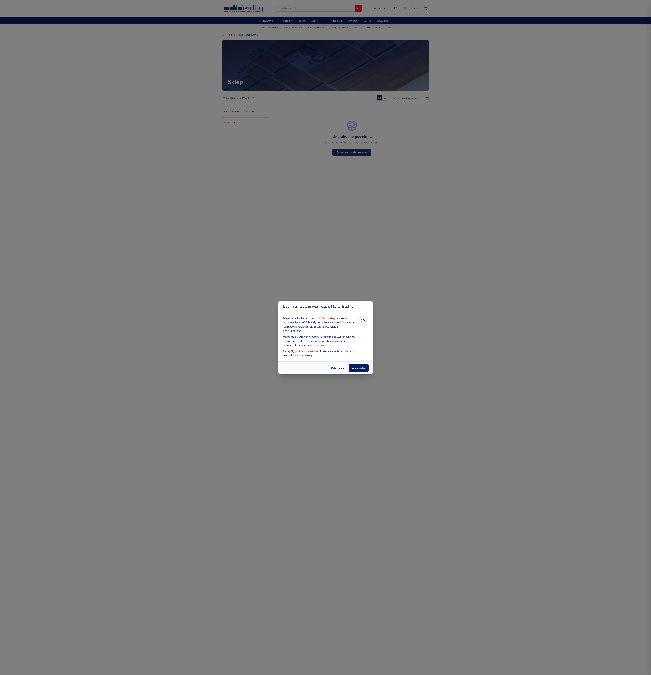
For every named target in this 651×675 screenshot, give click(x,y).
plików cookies (326, 318)
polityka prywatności (307, 351)
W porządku (359, 367)
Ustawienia (337, 367)
